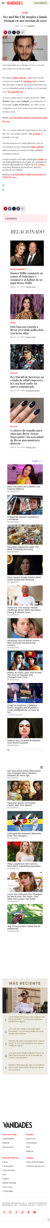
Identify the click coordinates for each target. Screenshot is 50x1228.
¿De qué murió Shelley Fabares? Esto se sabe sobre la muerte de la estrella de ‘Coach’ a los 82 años (26, 1055)
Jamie (41, 159)
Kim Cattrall (37, 146)
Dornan (36, 133)
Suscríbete (41, 3)
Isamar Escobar (32, 390)
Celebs (25, 13)
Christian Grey (30, 81)
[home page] (14, 3)
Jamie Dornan (19, 77)
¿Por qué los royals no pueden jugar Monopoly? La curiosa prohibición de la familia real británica (25, 1031)
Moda (13, 323)
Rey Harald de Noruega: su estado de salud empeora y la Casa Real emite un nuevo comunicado (27, 382)
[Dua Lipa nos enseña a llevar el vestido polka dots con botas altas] (27, 306)
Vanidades (31, 26)
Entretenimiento (18, 269)
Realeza (14, 373)
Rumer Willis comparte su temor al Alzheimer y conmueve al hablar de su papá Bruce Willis (26, 278)
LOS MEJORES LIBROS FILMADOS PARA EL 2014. (24, 176)
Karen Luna (31, 287)
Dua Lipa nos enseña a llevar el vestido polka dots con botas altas (27, 330)
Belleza (14, 427)
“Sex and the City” (15, 91)
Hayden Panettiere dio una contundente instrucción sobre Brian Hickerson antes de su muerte (26, 1067)
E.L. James (39, 164)
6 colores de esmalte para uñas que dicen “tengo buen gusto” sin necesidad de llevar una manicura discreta (26, 437)
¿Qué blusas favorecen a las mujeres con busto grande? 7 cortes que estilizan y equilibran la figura (26, 1019)
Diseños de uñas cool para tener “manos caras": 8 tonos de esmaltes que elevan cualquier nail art (26, 1043)
